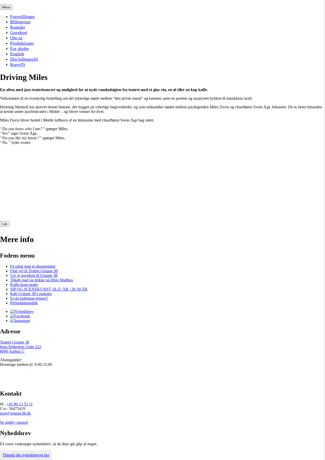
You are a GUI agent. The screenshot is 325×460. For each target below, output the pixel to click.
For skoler (19, 48)
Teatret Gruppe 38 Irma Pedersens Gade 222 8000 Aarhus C (20, 346)
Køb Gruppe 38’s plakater (31, 294)
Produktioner (22, 43)
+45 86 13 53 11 (19, 404)
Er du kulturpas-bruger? (29, 298)
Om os (16, 37)
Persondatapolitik (24, 303)
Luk (4, 224)
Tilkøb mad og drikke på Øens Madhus (41, 280)
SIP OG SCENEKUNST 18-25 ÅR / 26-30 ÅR (49, 289)
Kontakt (17, 27)
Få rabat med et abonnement (32, 266)
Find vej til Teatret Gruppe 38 (34, 271)
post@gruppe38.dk (15, 413)
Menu (6, 7)
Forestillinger (22, 16)
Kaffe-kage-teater (24, 284)
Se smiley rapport (14, 422)
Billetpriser (20, 21)
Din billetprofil (24, 59)
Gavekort (18, 32)
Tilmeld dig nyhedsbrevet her (26, 455)
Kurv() (17, 64)
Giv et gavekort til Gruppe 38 (33, 275)
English (17, 53)
